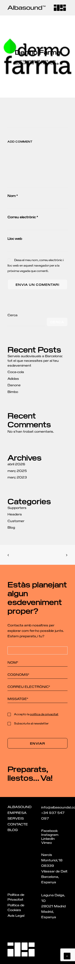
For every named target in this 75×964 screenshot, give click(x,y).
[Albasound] (27, 8)
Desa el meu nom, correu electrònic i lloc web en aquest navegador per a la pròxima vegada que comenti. (36, 265)
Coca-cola (16, 372)
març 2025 (17, 471)
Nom (13, 196)
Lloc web (15, 238)
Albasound (19, 807)
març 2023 (17, 477)
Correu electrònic (23, 217)
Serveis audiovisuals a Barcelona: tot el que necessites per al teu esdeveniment (35, 360)
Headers (15, 514)
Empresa (17, 813)
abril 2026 (16, 464)
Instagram (49, 834)
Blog (11, 527)
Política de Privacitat (16, 897)
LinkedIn (48, 838)
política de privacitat (44, 714)
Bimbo (13, 392)
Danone (14, 385)
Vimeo (46, 842)
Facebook (49, 831)
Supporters (25, 63)
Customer (16, 521)
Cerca (13, 315)
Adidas (13, 378)
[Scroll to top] (67, 956)
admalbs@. (51, 63)
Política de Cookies (16, 907)
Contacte (18, 824)
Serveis (16, 818)
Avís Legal (16, 915)
